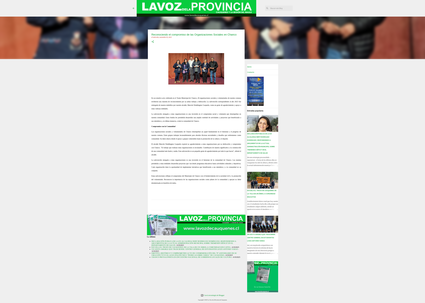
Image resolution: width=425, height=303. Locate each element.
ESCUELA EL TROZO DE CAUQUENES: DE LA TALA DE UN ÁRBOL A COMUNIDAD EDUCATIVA (191, 247)
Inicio (249, 67)
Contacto (250, 72)
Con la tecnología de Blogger (213, 295)
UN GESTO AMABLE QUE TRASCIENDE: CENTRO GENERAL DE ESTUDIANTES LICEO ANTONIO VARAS (194, 249)
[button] (152, 41)
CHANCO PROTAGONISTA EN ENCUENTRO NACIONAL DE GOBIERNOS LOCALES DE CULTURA (191, 257)
